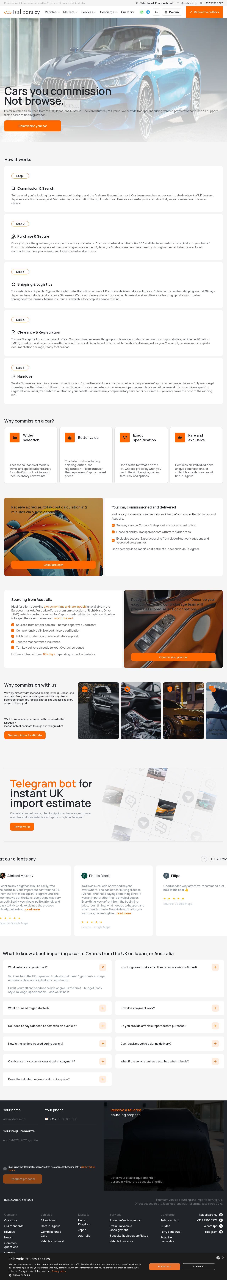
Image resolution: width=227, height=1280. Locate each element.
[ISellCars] (22, 12)
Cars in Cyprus (50, 1226)
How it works (22, 827)
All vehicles (48, 1220)
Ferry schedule (170, 1232)
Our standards (14, 1226)
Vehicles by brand (52, 1241)
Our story (127, 12)
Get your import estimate (25, 735)
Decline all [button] (199, 1266)
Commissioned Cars (51, 1234)
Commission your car (32, 126)
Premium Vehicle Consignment (121, 1228)
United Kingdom (84, 1222)
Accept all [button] (164, 1266)
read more (32, 909)
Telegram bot (169, 1220)
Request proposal (23, 1179)
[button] (76, 1275)
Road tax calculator (167, 1239)
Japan (82, 1230)
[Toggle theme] (156, 12)
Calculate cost (53, 565)
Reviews (9, 1232)
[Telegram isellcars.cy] (148, 12)
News (8, 1237)
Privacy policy (59, 1271)
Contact (9, 1253)
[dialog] (113, 1266)
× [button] (223, 1257)
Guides (165, 1226)
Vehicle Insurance (121, 1241)
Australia (84, 1236)
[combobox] (218, 1258)
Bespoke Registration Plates (129, 1236)
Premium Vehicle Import (126, 1220)
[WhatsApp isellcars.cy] (142, 12)
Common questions (11, 1245)
